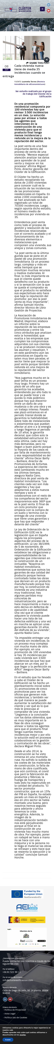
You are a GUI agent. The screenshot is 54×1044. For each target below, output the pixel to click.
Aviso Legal (9, 1013)
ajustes (23, 1035)
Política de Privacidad (15, 1010)
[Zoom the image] (27, 929)
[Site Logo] (17, 9)
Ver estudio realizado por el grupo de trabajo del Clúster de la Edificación (33, 94)
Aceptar (8, 1040)
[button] (42, 9)
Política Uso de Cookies (15, 1017)
